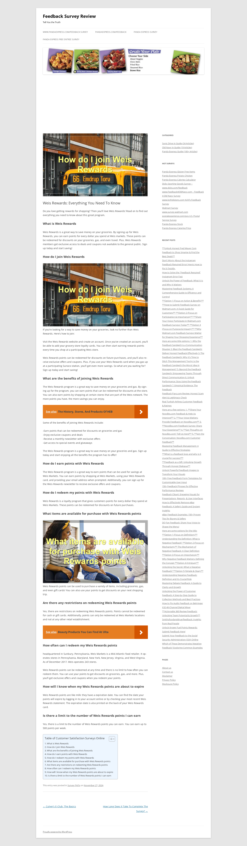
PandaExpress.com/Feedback (110, 32)
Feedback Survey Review (69, 16)
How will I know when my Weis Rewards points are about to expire (80, 772)
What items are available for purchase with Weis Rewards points (78, 761)
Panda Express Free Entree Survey (61, 39)
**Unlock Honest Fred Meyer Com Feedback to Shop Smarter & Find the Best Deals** (180, 252)
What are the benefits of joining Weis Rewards (70, 750)
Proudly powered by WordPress (57, 831)
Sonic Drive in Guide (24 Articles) (178, 143)
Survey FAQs (74, 785)
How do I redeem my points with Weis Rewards (70, 757)
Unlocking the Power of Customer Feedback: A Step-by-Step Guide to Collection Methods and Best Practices (181, 595)
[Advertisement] (123, 104)
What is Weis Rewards (58, 743)
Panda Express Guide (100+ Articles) (179, 151)
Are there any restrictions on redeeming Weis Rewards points (77, 764)
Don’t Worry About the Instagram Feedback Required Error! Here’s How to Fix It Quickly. (182, 264)
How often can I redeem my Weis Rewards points (71, 768)
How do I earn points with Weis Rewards (67, 754)
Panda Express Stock (172, 224)
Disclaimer (167, 675)
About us (166, 667)
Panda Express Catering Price (176, 228)
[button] (110, 739)
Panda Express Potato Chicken (177, 175)
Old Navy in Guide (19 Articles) (177, 147)
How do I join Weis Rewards (60, 747)
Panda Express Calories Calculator (179, 179)
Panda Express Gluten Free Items (178, 171)
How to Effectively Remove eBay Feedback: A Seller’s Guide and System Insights (181, 506)
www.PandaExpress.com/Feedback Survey (65, 32)
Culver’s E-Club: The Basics (59, 806)
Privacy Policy (169, 679)
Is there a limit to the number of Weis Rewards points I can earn (79, 775)
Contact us (167, 671)
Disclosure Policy (170, 683)
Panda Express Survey (145, 32)
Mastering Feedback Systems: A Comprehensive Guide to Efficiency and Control (181, 292)
